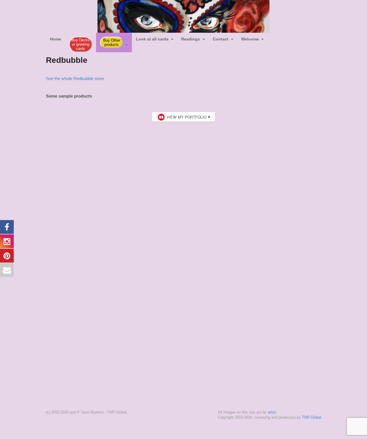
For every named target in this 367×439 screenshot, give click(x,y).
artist (272, 412)
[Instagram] (280, 37)
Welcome (250, 39)
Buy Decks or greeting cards (80, 44)
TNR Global (311, 417)
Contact (220, 39)
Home (55, 39)
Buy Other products (111, 42)
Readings (190, 39)
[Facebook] (272, 37)
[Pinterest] (288, 37)
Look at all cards (152, 39)
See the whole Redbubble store (75, 78)
